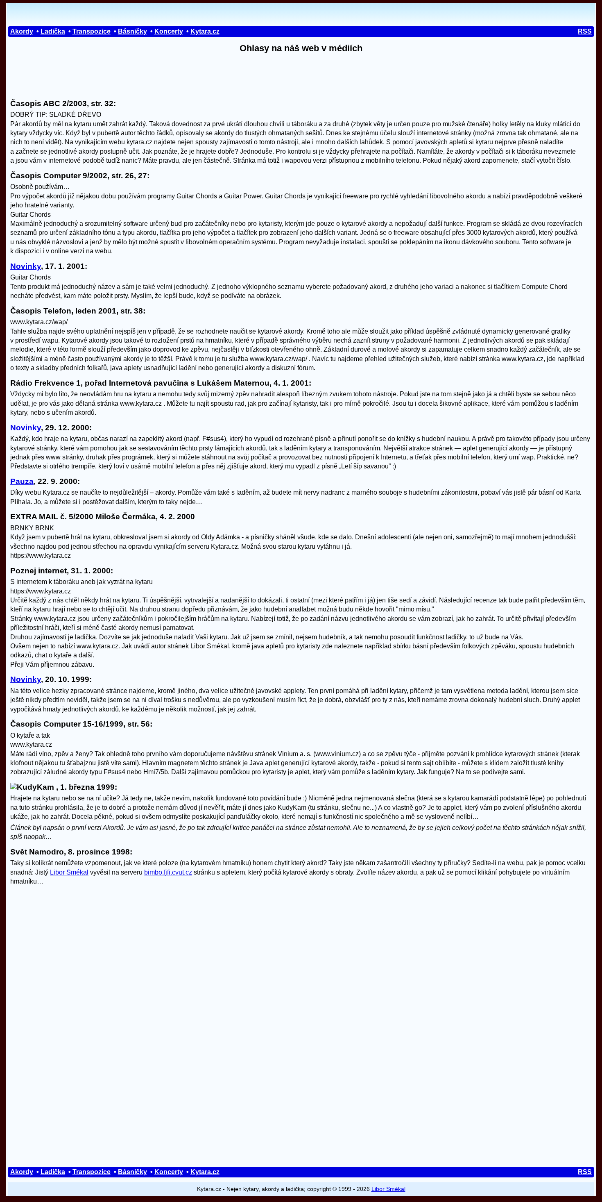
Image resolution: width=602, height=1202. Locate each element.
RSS (585, 31)
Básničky (132, 31)
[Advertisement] (301, 73)
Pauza (22, 481)
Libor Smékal (69, 872)
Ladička (53, 31)
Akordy (21, 31)
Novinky (25, 266)
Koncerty (168, 31)
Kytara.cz (205, 31)
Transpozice (91, 31)
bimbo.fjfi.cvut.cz (168, 872)
